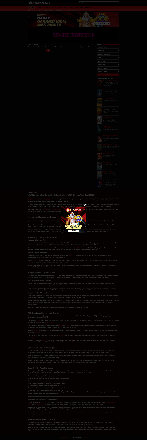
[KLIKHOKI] (73, 220)
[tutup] (85, 205)
